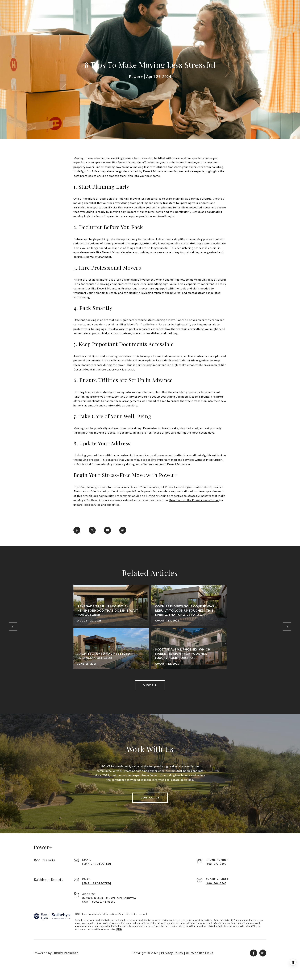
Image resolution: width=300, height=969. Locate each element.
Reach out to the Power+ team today (194, 500)
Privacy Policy (172, 953)
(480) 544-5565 (216, 883)
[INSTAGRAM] (262, 953)
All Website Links (199, 953)
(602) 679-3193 (216, 863)
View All (150, 685)
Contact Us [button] (150, 797)
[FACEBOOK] (253, 953)
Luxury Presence (65, 953)
